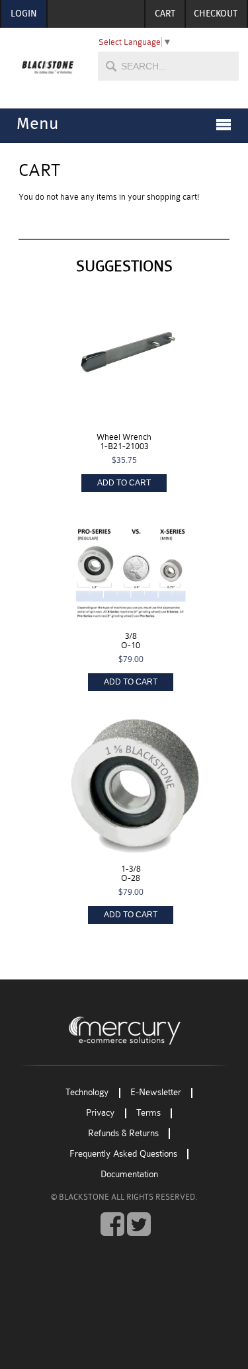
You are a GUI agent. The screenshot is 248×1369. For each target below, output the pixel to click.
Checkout (215, 14)
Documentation (129, 1174)
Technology (86, 1093)
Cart (165, 14)
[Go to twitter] (139, 1225)
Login (24, 14)
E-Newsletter (155, 1093)
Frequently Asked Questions (123, 1153)
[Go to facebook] (112, 1225)
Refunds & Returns (123, 1133)
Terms (148, 1113)
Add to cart (124, 482)
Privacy (100, 1113)
